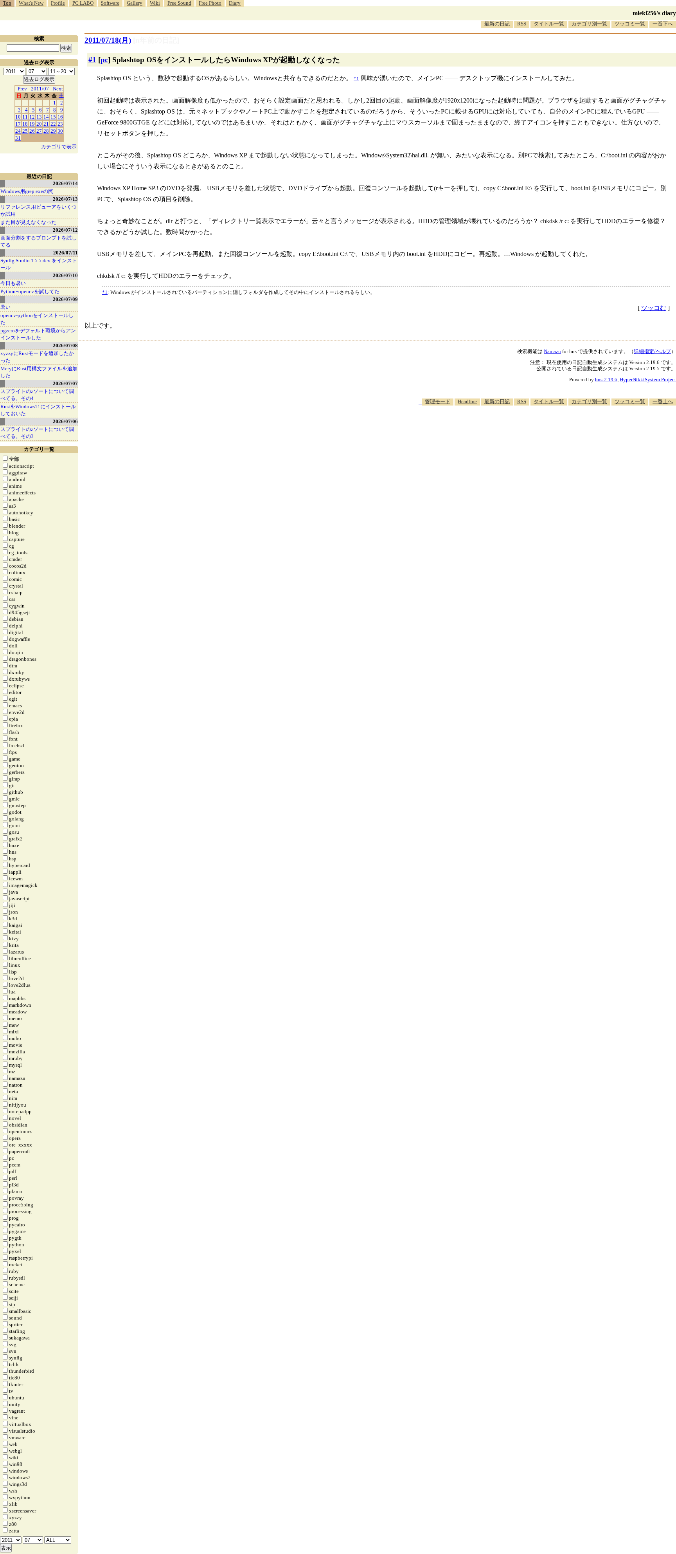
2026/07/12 (65, 230)
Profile (58, 3)
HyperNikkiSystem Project (648, 379)
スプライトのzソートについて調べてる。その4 (37, 394)
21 (46, 124)
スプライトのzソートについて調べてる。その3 (37, 432)
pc (104, 60)
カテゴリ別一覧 (589, 24)
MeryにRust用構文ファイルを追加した (38, 372)
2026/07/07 (65, 383)
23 (60, 124)
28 (46, 131)
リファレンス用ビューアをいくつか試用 (38, 210)
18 (25, 124)
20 (39, 124)
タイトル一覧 (549, 24)
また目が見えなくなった (28, 222)
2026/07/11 (65, 253)
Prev (22, 89)
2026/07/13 (65, 199)
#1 (92, 60)
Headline (467, 401)
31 (18, 138)
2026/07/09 (65, 299)
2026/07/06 (65, 421)
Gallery (134, 3)
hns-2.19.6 (606, 379)
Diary (235, 3)
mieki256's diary (654, 13)
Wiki (155, 3)
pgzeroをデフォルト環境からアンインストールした (38, 334)
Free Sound (179, 3)
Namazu (552, 351)
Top (7, 3)
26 (32, 131)
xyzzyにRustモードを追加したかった (37, 356)
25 (25, 131)
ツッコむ (653, 308)
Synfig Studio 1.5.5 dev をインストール (38, 264)
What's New (31, 3)
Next (58, 89)
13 (39, 117)
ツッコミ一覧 (630, 24)
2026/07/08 (65, 345)
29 (53, 131)
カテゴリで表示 (59, 147)
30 (60, 131)
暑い (5, 307)
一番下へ (663, 24)
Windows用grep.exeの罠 (26, 191)
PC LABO (82, 3)
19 (32, 124)
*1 (105, 292)
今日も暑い (13, 283)
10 (18, 117)
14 (46, 117)
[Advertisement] (533, 429)
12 (32, 117)
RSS (521, 24)
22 (53, 124)
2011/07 (40, 89)
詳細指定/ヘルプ (652, 351)
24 (18, 131)
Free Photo (210, 3)
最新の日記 (497, 24)
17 (18, 124)
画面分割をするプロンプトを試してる (38, 241)
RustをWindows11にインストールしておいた (38, 410)
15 (53, 117)
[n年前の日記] (156, 40)
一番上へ (663, 401)
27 (39, 131)
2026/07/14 (65, 183)
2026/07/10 (65, 275)
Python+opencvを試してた (29, 291)
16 (60, 117)
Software (110, 3)
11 (25, 117)
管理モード (437, 401)
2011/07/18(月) (107, 40)
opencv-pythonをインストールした (37, 318)
